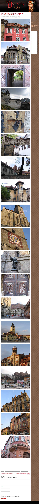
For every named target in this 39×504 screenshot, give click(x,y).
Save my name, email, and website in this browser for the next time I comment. (10, 496)
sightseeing (22, 471)
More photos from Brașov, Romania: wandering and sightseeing (23, 473)
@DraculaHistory (33, 18)
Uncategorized (13, 16)
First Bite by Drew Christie (34, 27)
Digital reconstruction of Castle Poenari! (34, 22)
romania (14, 471)
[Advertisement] (14, 11)
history (8, 471)
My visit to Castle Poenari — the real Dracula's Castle (34, 15)
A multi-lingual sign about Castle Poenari (34, 26)
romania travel (18, 471)
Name (2, 486)
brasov (6, 471)
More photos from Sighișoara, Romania (33, 29)
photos (11, 471)
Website (2, 492)
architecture (2, 471)
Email (2, 489)
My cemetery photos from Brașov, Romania (6, 473)
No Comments (18, 16)
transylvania (26, 471)
